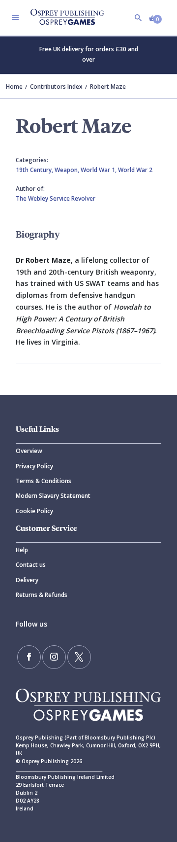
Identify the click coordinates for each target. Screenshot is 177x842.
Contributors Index (56, 86)
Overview (29, 451)
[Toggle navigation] (15, 17)
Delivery (27, 580)
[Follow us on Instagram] (54, 657)
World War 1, (99, 170)
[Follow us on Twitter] (79, 657)
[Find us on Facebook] (29, 657)
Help (22, 550)
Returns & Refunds (41, 595)
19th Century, (35, 170)
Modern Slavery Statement (53, 495)
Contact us (31, 565)
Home (14, 86)
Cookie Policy (34, 511)
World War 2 (135, 170)
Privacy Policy (34, 466)
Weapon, (68, 170)
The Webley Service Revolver (55, 198)
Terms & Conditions (43, 481)
